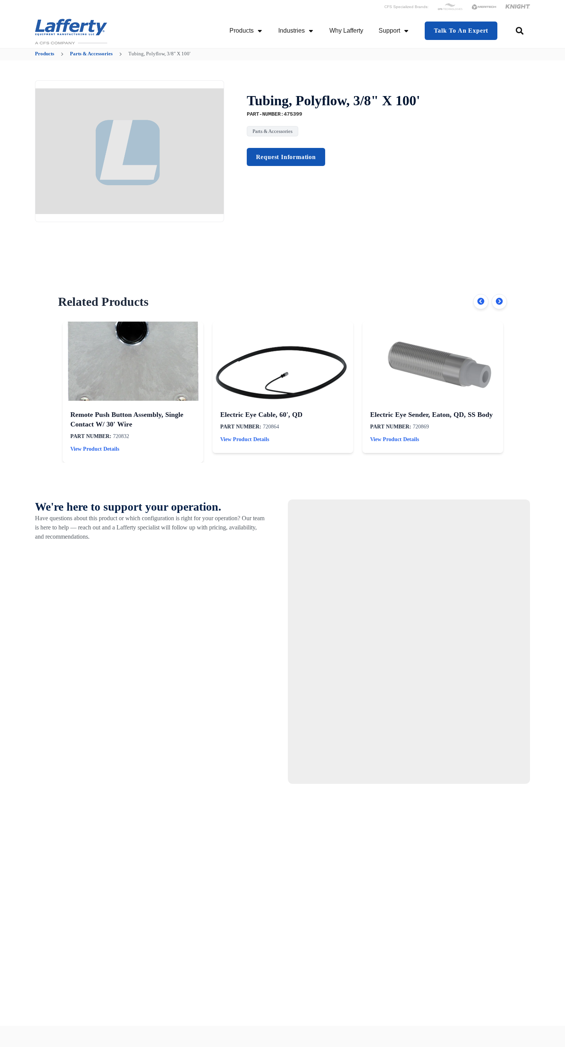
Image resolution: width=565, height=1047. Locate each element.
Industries (291, 30)
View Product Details (94, 449)
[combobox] (520, 31)
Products (241, 30)
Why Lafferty (346, 30)
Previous (481, 301)
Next (499, 301)
